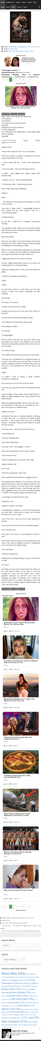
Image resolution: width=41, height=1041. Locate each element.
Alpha (3, 7)
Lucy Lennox (13, 1006)
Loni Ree (30, 1003)
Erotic (13, 7)
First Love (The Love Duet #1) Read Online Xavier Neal (20, 931)
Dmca (25, 7)
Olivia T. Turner (31, 1012)
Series (29, 2)
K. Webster (32, 996)
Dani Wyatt (31, 977)
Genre (24, 2)
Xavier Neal (14, 49)
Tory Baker (25, 1025)
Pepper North (30, 1014)
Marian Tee (11, 1008)
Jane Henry (33, 986)
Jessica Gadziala (19, 992)
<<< (4, 79)
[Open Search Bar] (39, 7)
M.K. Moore (27, 1005)
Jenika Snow (11, 988)
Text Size (21, 114)
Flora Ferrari (27, 983)
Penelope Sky (19, 1015)
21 (23, 79)
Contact (19, 7)
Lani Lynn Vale (22, 999)
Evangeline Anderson (19, 980)
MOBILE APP (10, 2)
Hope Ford (13, 986)
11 (19, 79)
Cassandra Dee (20, 977)
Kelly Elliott (6, 999)
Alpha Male (12, 47)
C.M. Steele (7, 977)
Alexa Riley (13, 973)
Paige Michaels (7, 1014)
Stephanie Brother (13, 1025)
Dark (34, 2)
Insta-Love (36, 47)
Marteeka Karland (27, 1009)
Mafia (8, 7)
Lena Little (16, 1002)
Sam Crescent (14, 1021)
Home (3, 2)
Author (18, 2)
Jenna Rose (26, 989)
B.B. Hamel (30, 974)
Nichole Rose (17, 1012)
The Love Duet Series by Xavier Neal (21, 51)
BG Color (14, 114)
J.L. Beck (24, 986)
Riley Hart (18, 1018)
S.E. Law (31, 1017)
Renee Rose (7, 1018)
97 (30, 79)
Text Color (5, 114)
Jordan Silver (18, 995)
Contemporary (22, 47)
